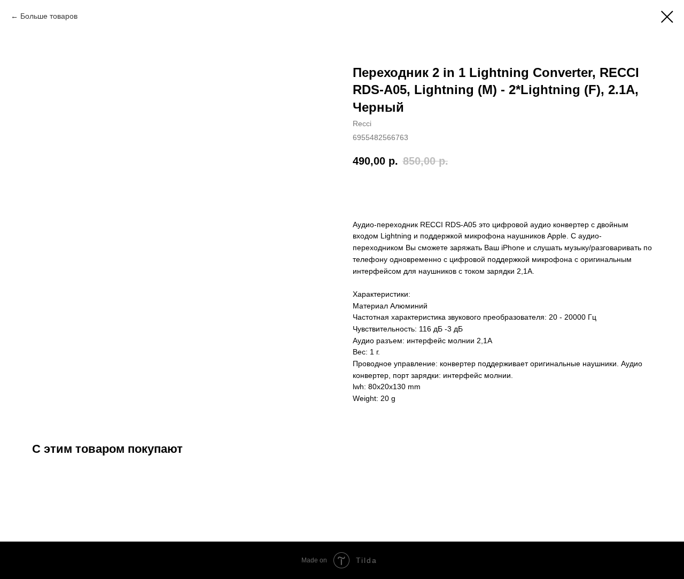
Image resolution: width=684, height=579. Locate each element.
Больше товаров (48, 16)
